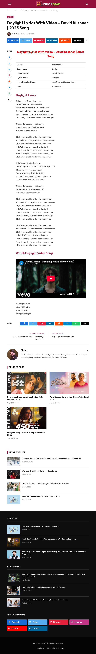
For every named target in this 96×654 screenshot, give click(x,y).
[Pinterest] (9, 75)
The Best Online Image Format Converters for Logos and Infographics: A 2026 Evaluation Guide (53, 575)
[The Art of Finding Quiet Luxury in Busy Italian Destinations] (13, 486)
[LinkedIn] (9, 69)
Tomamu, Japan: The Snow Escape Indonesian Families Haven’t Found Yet (51, 458)
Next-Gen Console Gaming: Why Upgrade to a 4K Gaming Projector (49, 539)
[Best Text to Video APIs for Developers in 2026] (13, 499)
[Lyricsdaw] (48, 4)
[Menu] (9, 3)
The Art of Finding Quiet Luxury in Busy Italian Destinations (45, 484)
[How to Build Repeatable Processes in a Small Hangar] (13, 590)
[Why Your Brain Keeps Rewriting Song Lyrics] (13, 474)
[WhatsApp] (9, 93)
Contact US (51, 648)
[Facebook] (9, 57)
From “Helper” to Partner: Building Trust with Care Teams (45, 600)
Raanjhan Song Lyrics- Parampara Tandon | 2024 (26, 433)
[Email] (9, 99)
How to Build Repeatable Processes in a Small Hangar (43, 587)
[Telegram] (9, 87)
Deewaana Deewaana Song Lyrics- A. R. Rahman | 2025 (25, 398)
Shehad (16, 34)
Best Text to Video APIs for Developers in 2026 (41, 496)
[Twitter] (9, 63)
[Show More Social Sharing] (87, 40)
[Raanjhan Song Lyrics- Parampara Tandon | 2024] (26, 418)
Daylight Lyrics (26, 95)
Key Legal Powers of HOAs (63, 337)
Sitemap (61, 648)
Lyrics (10, 17)
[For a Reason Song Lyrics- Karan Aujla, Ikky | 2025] (69, 383)
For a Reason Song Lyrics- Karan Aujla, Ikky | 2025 (69, 398)
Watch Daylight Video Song (34, 253)
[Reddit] (9, 81)
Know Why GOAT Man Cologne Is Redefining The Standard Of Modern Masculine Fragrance (54, 553)
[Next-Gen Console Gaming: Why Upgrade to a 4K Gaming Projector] (13, 542)
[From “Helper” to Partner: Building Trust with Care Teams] (13, 602)
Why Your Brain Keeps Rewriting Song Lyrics (39, 471)
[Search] (86, 3)
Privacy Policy (39, 648)
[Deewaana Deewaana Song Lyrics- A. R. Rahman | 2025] (26, 383)
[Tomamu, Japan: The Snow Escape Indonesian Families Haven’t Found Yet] (13, 461)
